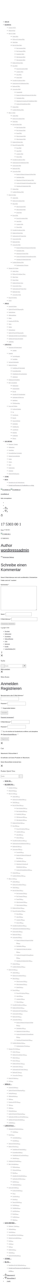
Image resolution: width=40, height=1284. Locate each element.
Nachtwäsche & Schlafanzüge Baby (20, 83)
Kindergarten (12, 468)
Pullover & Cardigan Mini (18, 118)
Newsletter (7, 631)
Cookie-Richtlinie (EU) (10, 649)
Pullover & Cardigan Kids (18, 200)
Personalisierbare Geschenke (15, 453)
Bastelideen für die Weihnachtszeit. (16, 482)
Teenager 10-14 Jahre (13, 268)
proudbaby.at (5, 494)
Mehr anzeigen (5, 669)
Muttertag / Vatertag (13, 444)
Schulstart (11, 470)
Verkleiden (11, 341)
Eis (13, 412)
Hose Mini (18, 148)
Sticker (10, 327)
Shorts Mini (19, 156)
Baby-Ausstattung (13, 382)
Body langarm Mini (20, 130)
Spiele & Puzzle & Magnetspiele (16, 309)
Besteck (14, 418)
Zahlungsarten (8, 634)
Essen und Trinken (13, 406)
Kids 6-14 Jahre (12, 195)
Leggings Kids (19, 224)
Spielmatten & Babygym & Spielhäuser (18, 335)
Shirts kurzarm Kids (21, 206)
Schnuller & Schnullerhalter (18, 394)
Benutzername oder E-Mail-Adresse (12, 695)
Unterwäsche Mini (16, 165)
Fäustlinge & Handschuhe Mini (23, 186)
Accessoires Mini (16, 171)
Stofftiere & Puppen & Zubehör (16, 338)
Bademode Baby (16, 86)
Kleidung (8, 24)
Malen (10, 318)
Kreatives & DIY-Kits (14, 321)
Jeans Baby (19, 74)
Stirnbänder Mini (20, 177)
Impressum (7, 644)
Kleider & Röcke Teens (17, 283)
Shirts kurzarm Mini (21, 136)
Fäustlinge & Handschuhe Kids (23, 259)
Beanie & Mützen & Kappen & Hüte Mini (26, 174)
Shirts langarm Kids (21, 209)
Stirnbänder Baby (20, 98)
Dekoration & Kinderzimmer (15, 347)
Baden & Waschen (13, 365)
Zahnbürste (15, 377)
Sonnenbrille (19, 92)
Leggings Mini (19, 154)
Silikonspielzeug (12, 315)
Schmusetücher (15, 388)
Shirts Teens (15, 277)
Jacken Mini (15, 115)
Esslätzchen (15, 435)
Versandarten (8, 636)
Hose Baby (15, 66)
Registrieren (5, 739)
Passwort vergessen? (7, 717)
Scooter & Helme (13, 306)
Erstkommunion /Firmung (22, 265)
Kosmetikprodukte (16, 371)
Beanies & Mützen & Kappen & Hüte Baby (26, 95)
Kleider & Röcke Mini (17, 142)
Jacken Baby (15, 36)
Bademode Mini (16, 168)
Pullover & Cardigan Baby (18, 39)
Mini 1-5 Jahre (12, 112)
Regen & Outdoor (13, 297)
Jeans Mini (18, 151)
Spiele (7, 303)
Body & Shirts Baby (17, 45)
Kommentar (5, 584)
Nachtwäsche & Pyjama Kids (19, 236)
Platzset (14, 438)
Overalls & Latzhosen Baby (18, 80)
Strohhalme (15, 424)
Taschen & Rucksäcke (14, 362)
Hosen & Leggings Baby (22, 68)
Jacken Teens (15, 271)
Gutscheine (11, 450)
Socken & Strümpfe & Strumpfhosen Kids (26, 256)
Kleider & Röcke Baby (17, 63)
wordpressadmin (15, 550)
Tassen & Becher (16, 421)
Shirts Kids (15, 203)
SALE (10, 300)
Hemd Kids (19, 212)
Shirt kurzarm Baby (20, 57)
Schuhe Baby (15, 107)
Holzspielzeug (12, 330)
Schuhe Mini (15, 189)
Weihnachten (11, 447)
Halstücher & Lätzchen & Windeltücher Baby (26, 101)
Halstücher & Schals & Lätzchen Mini (25, 180)
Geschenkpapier (16, 356)
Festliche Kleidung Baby (18, 110)
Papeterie (11, 353)
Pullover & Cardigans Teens (18, 274)
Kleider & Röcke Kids (17, 233)
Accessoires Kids (16, 245)
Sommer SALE (12, 27)
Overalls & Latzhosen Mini (18, 159)
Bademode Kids (16, 242)
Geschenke (8, 441)
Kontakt (6, 646)
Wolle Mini (15, 121)
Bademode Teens (16, 291)
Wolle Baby (15, 42)
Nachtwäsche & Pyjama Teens (19, 289)
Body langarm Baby (21, 51)
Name (3, 614)
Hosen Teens (15, 280)
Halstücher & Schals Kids (22, 253)
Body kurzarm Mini (20, 127)
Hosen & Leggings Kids (22, 218)
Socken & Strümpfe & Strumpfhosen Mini (26, 183)
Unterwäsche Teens (16, 286)
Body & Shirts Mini (17, 124)
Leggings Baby (19, 71)
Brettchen (14, 432)
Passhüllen (14, 359)
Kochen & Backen (16, 409)
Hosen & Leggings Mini (18, 145)
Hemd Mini (19, 133)
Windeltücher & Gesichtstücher (19, 374)
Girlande (14, 350)
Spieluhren (14, 400)
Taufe (10, 465)
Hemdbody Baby (20, 54)
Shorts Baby (19, 77)
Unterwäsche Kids (16, 239)
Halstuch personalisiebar (14, 456)
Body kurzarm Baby (21, 48)
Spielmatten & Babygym (18, 397)
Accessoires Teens (16, 294)
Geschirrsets (15, 415)
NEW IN (7, 21)
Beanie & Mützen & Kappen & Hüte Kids (26, 247)
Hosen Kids (15, 215)
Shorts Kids (19, 227)
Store (7, 476)
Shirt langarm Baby (20, 60)
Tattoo (10, 324)
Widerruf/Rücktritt (9, 639)
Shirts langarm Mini (21, 139)
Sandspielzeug (12, 312)
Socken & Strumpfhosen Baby (23, 104)
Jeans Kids (18, 221)
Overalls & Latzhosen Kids (18, 230)
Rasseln (14, 391)
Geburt (10, 462)
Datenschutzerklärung (10, 734)
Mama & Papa (12, 30)
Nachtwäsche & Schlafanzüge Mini (20, 162)
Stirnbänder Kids (20, 250)
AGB (6, 641)
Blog (6, 479)
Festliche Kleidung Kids (18, 262)
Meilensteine (15, 385)
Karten (10, 459)
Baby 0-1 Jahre (12, 33)
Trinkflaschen (15, 426)
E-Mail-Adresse (6, 619)
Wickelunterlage (16, 403)
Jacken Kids (15, 198)
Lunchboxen (15, 429)
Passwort (4, 703)
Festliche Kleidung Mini (18, 192)
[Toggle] (11, 781)
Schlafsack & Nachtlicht (14, 379)
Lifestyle (8, 344)
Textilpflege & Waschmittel (18, 368)
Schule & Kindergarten (14, 473)
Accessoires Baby (16, 89)
